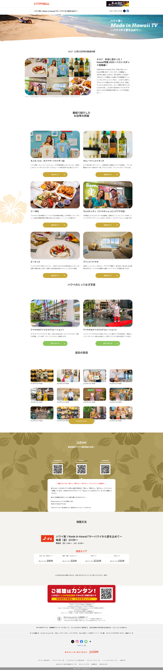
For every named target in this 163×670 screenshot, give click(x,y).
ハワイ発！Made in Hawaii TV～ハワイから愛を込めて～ (56, 11)
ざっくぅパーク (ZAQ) (119, 627)
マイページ (114, 633)
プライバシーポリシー (57, 660)
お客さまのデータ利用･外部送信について (65, 664)
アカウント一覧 (81, 645)
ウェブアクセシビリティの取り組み (75, 660)
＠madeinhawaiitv (57, 462)
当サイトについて (83, 664)
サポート (65, 633)
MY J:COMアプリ (41, 627)
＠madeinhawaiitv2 (81, 462)
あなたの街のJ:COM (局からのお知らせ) (100, 627)
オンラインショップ (46, 633)
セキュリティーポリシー (92, 660)
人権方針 (122, 660)
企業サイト (128, 633)
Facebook (127, 11)
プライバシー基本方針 (43, 660)
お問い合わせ (102, 664)
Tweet (124, 11)
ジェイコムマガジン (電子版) (78, 627)
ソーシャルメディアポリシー (108, 660)
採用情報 (93, 664)
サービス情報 (33, 633)
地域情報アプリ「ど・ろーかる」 (58, 627)
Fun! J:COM (90, 633)
